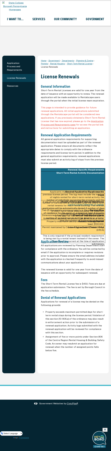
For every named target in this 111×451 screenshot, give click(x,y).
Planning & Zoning (84, 60)
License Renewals (16, 78)
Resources (12, 86)
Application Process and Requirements (14, 66)
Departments (67, 60)
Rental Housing (57, 63)
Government (54, 60)
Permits (44, 63)
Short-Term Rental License (79, 63)
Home (43, 60)
